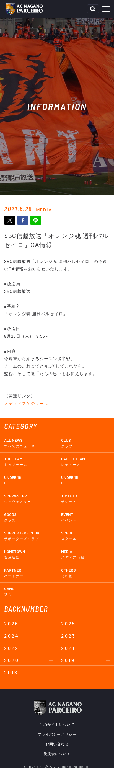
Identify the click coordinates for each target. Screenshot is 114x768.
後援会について (57, 754)
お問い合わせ (57, 744)
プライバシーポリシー (57, 734)
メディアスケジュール (26, 403)
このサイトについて (57, 725)
